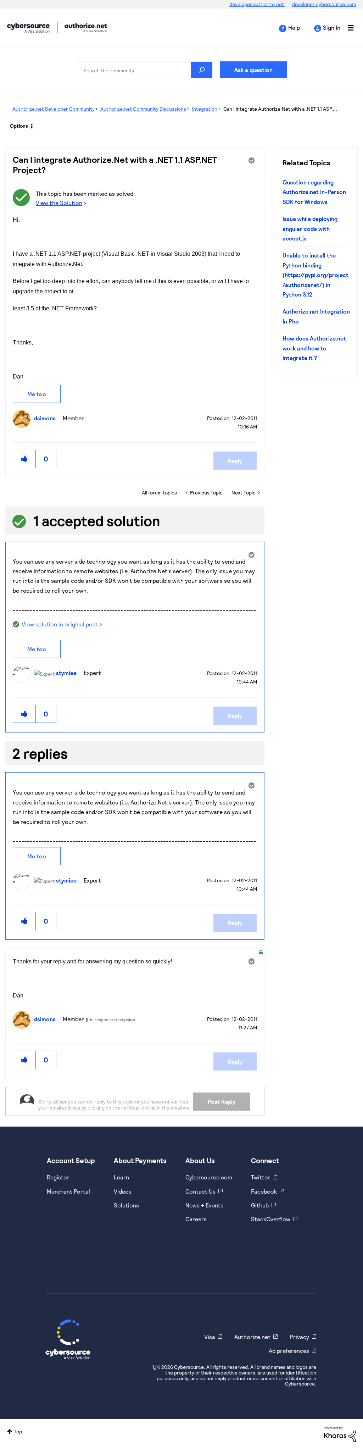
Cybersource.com (208, 1177)
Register (58, 1177)
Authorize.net (252, 1336)
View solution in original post (60, 624)
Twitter (260, 1177)
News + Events (204, 1205)
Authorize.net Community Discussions (143, 109)
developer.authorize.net (257, 4)
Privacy (299, 1336)
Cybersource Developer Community (28, 28)
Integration (204, 109)
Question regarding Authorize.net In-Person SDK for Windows (314, 192)
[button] (24, 459)
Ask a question (253, 69)
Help (294, 27)
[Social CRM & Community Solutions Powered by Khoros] (340, 1434)
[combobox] (144, 69)
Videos (123, 1191)
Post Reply (221, 1101)
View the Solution (59, 202)
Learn (121, 1177)
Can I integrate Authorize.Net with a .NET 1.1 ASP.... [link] (280, 109)
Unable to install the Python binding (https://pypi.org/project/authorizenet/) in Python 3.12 (315, 275)
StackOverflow (270, 1219)
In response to (112, 1019)
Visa (209, 1336)
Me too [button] (36, 394)
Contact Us (200, 1191)
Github (260, 1205)
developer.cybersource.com (324, 4)
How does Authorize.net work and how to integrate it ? (314, 348)
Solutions (126, 1205)
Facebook (264, 1191)
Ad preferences (289, 1350)
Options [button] (19, 126)
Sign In (331, 27)
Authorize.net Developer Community (53, 109)
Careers (196, 1219)
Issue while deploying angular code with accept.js (310, 228)
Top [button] (18, 1431)
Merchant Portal (68, 1191)
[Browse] (347, 27)
